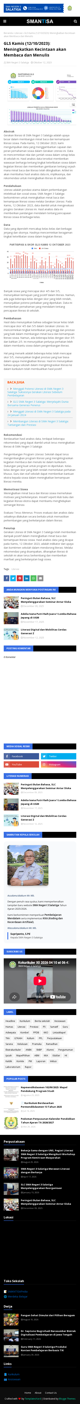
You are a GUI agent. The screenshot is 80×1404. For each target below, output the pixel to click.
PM (30, 1061)
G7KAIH (18, 1038)
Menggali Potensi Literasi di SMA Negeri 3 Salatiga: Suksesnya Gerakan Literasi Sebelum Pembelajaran (35, 392)
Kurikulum (25, 1021)
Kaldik (9, 1061)
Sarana (9, 1044)
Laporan (40, 1061)
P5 (44, 1026)
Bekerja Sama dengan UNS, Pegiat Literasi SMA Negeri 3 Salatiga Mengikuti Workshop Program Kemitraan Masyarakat (48, 1154)
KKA (46, 1055)
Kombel (24, 1032)
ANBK (29, 1049)
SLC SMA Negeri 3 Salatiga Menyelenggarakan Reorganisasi (41, 1186)
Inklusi (53, 1061)
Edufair (56, 1055)
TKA (8, 1038)
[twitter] (58, 756)
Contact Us (51, 1392)
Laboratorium (13, 1067)
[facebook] (21, 756)
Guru (65, 1026)
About (38, 1392)
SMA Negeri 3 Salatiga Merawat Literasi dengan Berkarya (45, 1170)
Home (28, 1392)
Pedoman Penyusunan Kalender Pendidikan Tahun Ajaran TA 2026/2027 (48, 1120)
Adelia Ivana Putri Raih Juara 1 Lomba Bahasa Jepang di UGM (48, 615)
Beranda (8, 33)
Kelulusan (22, 1044)
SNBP (39, 1049)
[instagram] (58, 764)
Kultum (30, 1038)
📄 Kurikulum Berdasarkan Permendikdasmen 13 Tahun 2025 (41, 1104)
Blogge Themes (67, 1398)
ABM (36, 1055)
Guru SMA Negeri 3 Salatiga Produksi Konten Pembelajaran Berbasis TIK (44, 1348)
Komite (20, 1061)
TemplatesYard (33, 1398)
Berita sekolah (42, 1021)
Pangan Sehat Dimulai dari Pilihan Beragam (48, 1315)
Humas (9, 1026)
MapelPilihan (23, 1055)
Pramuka (36, 1044)
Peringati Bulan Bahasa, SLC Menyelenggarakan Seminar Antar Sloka (46, 599)
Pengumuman (65, 1049)
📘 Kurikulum (12, 1374)
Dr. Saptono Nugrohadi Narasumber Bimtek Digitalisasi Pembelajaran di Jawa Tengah (48, 1332)
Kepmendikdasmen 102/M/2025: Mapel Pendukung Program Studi (44, 1089)
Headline (10, 1021)
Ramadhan (51, 1044)
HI (66, 1055)
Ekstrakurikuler (13, 1049)
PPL (41, 1038)
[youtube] (21, 764)
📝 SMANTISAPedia (16, 1291)
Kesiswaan (60, 1021)
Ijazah (9, 1055)
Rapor (28, 1067)
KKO (46, 1032)
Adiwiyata (11, 1032)
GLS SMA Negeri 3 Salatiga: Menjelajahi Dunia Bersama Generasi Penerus (37, 403)
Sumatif (54, 1026)
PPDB (36, 1032)
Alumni (50, 1049)
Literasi (18, 33)
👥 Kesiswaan (12, 1379)
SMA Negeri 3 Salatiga (17, 62)
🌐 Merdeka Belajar (16, 1296)
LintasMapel (59, 1032)
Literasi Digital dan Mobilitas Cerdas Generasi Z (43, 631)
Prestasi (34, 1026)
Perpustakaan (54, 1038)
